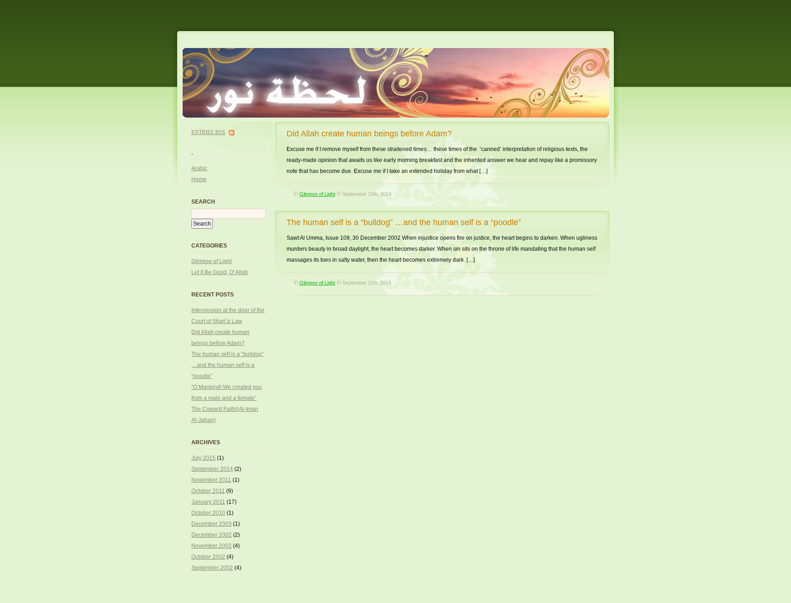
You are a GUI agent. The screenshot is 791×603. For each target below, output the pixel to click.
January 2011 (208, 502)
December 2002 (211, 535)
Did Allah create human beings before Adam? (369, 133)
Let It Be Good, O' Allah (219, 272)
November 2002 (211, 546)
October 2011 (208, 491)
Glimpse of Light (317, 194)
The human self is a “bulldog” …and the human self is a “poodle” (404, 222)
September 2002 (212, 568)
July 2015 (203, 458)
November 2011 (211, 480)
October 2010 (208, 513)
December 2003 (211, 524)
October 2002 (208, 557)
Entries (208, 132)
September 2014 (212, 469)
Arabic (199, 168)
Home (198, 179)
